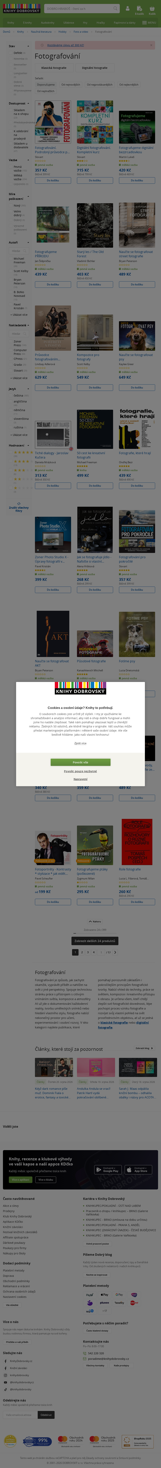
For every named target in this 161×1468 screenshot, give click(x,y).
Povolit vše (80, 762)
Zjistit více (80, 743)
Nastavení (81, 779)
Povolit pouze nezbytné (80, 771)
